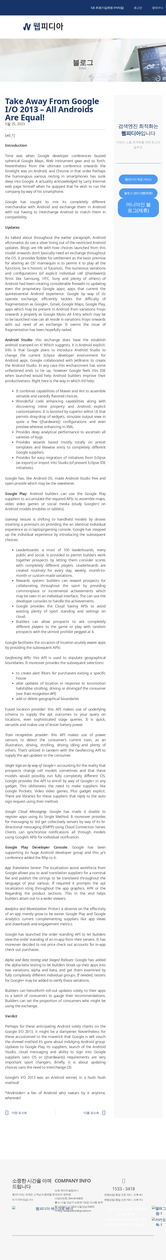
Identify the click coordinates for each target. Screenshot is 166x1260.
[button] (146, 27)
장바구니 (157, 7)
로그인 (138, 7)
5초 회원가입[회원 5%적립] (107, 7)
